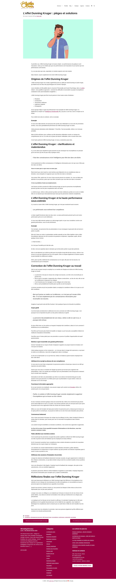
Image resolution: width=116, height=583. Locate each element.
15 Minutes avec (50, 532)
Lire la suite (23, 550)
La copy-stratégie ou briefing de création (83, 540)
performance (62, 517)
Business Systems (51, 539)
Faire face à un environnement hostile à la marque (37, 520)
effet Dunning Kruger (46, 517)
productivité (67, 517)
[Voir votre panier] (91, 6)
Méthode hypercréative (52, 563)
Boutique (76, 5)
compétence (27, 517)
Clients (48, 544)
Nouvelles (49, 565)
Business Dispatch (51, 536)
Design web (49, 551)
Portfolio (66, 5)
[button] (94, 6)
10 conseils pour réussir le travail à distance (82, 520)
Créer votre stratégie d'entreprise (81, 542)
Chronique (27, 515)
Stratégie (48, 573)
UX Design (49, 575)
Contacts (88, 5)
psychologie (73, 517)
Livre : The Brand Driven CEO (28, 530)
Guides (48, 556)
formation (72, 387)
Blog (70, 5)
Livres (48, 558)
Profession (49, 570)
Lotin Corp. (51, 580)
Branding (48, 534)
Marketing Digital (50, 560)
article (82, 88)
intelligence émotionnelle (51, 111)
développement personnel (36, 517)
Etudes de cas (50, 553)
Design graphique (51, 546)
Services (59, 5)
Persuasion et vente (51, 568)
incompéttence (55, 517)
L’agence (82, 5)
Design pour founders (52, 548)
